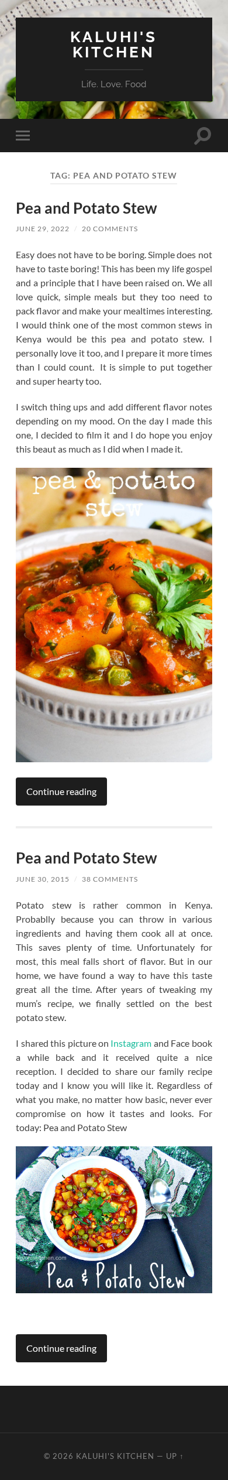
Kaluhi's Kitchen (113, 44)
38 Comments (110, 879)
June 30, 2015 (43, 879)
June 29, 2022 (43, 228)
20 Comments (110, 228)
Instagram (130, 1043)
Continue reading (61, 791)
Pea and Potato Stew (86, 207)
